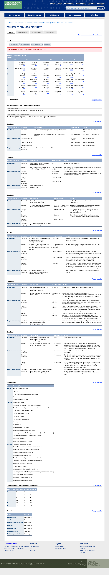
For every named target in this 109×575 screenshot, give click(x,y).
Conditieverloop (37, 44)
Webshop (94, 15)
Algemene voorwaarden (87, 546)
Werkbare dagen (75, 15)
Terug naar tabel (97, 121)
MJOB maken (54, 15)
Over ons (82, 552)
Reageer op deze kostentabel (86, 34)
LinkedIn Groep (59, 546)
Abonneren (80, 3)
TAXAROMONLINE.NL (92, 564)
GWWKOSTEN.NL (91, 561)
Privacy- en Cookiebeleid (87, 550)
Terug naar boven (97, 100)
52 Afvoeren (59, 22)
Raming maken (14, 15)
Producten (68, 3)
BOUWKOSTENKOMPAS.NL (94, 566)
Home (52, 3)
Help (60, 3)
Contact (91, 3)
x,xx (24, 65)
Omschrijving (22, 32)
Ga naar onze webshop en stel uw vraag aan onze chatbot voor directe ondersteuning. (16, 548)
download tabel (98, 34)
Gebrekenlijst (25, 44)
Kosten (11, 22)
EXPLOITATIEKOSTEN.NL (93, 563)
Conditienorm (13, 44)
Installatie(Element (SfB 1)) (47, 22)
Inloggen (101, 3)
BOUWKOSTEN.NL (92, 562)
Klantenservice (10, 543)
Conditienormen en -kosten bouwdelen (26, 22)
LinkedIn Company (60, 548)
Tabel (11, 32)
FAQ (30, 548)
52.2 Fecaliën (69, 22)
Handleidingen (34, 546)
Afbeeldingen (36, 32)
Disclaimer (83, 548)
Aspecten (47, 44)
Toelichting (50, 32)
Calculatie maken (34, 15)
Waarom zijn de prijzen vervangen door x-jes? (32, 49)
